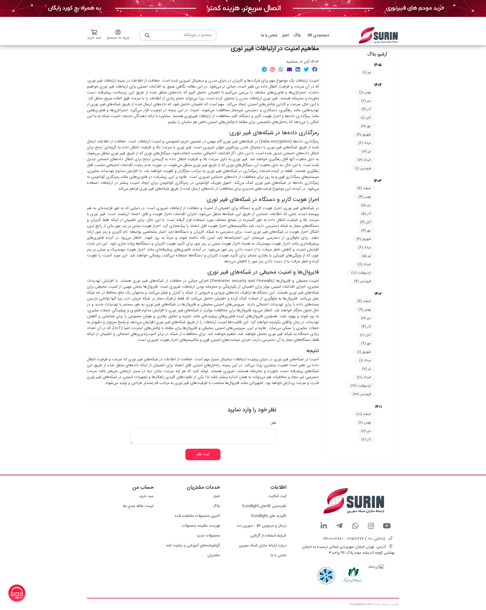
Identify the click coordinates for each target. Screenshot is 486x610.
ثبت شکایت (277, 496)
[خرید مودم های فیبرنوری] (243, 8)
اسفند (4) (364, 188)
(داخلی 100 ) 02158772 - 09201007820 (354, 538)
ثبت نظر (203, 454)
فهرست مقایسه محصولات (201, 526)
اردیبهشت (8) (361, 273)
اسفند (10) (363, 414)
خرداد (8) (364, 264)
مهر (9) (366, 343)
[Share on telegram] (264, 69)
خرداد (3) (364, 160)
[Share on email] (289, 69)
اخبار (216, 496)
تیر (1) (367, 72)
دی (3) (366, 318)
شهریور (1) (364, 352)
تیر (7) (366, 369)
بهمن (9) (364, 309)
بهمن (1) (365, 92)
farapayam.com (361, 604)
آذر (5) (366, 213)
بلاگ (216, 506)
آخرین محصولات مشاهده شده (197, 516)
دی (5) (366, 205)
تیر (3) (366, 151)
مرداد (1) (365, 360)
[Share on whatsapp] (281, 69)
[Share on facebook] (314, 69)
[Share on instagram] (272, 69)
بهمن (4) (364, 197)
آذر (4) (366, 109)
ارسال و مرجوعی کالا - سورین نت (261, 526)
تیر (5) (366, 256)
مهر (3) (366, 126)
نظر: (273, 423)
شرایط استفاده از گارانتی (268, 536)
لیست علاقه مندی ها (138, 506)
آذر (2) (366, 439)
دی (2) (366, 101)
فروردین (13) (362, 394)
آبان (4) (365, 222)
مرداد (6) (364, 143)
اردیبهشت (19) (360, 385)
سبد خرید (146, 496)
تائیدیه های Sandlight (268, 516)
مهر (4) (366, 230)
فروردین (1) (363, 168)
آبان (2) (365, 335)
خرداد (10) (364, 377)
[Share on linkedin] (298, 69)
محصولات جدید (208, 536)
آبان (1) (366, 117)
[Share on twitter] (306, 69)
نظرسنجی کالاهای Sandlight (264, 506)
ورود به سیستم (118, 38)
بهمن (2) (364, 422)
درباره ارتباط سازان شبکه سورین (262, 545)
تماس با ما (278, 555)
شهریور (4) (363, 134)
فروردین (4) (362, 281)
